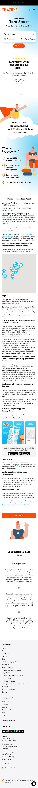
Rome (4, 715)
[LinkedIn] (14, 767)
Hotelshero (5, 664)
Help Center (6, 673)
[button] (16, 271)
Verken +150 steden (8, 721)
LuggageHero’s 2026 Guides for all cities (15, 684)
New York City (6, 710)
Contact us (5, 763)
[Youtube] (11, 767)
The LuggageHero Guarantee (13, 675)
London (4, 707)
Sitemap (5, 692)
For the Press (6, 678)
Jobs (5, 656)
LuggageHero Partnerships (13, 670)
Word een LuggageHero (10, 662)
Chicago (5, 704)
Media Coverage (9, 681)
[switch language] (30, 10)
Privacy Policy (6, 686)
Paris (3, 712)
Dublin (4, 231)
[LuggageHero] (10, 11)
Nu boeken (19, 515)
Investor (6, 653)
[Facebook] (2, 767)
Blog (3, 659)
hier (17, 467)
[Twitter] (5, 767)
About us (5, 651)
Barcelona (5, 701)
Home (4, 648)
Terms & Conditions (8, 689)
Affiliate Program (7, 667)
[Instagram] (8, 767)
